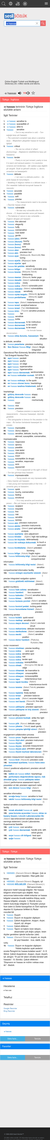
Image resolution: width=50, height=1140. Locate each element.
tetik (14, 698)
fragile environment (30, 737)
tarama (15, 687)
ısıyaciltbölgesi (20, 835)
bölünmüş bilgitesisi (22, 564)
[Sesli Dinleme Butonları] (26, 94)
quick (17, 489)
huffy (17, 227)
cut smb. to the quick (40, 376)
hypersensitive (26, 369)
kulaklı (15, 617)
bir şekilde (16, 266)
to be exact (31, 327)
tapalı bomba (18, 681)
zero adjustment (31, 533)
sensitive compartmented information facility (24, 568)
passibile (18, 193)
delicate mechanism (36, 628)
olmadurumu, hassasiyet (23, 335)
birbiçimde (16, 539)
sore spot (29, 650)
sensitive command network (39, 602)
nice (17, 405)
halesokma (17, 589)
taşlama (16, 692)
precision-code (36, 759)
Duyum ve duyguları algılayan (27, 917)
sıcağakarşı (18, 796)
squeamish (20, 466)
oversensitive (21, 229)
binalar (14, 536)
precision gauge (34, 748)
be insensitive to (32, 670)
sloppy (35, 394)
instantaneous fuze (35, 302)
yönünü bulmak (19, 717)
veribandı (17, 701)
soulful (23, 360)
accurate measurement (33, 745)
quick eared (28, 617)
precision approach (34, 706)
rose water (20, 450)
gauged (29, 743)
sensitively (30, 266)
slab (33, 397)
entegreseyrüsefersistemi (25, 572)
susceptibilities (31, 662)
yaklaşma (16, 706)
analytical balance (29, 305)
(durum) (15, 241)
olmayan (16, 673)
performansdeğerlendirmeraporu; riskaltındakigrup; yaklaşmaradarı (24, 778)
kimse (15, 598)
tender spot (27, 659)
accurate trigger (36, 698)
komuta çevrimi (19, 601)
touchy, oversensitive (24, 492)
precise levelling (32, 648)
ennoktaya (16, 380)
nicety (25, 282)
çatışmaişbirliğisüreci (23, 729)
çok (14, 827)
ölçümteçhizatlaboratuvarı (25, 751)
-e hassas (8, 1031)
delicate (17, 174)
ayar (13, 255)
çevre (15, 737)
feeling (18, 494)
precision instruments (31, 525)
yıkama (15, 726)
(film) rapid (37, 838)
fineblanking (27, 274)
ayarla (14, 260)
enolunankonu (19, 383)
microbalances (32, 307)
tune (34, 260)
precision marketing (34, 344)
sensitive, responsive (24, 461)
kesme (14, 271)
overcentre (40, 631)
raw (16, 514)
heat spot (36, 835)
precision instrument (28, 522)
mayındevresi (19, 623)
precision (19, 408)
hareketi (16, 592)
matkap (15, 620)
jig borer (41, 294)
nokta (14, 283)
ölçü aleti (16, 740)
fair (21, 313)
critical (17, 146)
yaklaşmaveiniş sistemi (24, 709)
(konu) (14, 244)
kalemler (16, 595)
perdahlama (17, 297)
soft (16, 196)
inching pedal (36, 606)
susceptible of (23, 123)
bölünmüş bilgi (19, 556)
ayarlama (15, 533)
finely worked (30, 692)
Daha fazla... (13, 1038)
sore (24, 246)
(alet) (13, 238)
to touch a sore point (41, 543)
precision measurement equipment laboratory (24, 756)
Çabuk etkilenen (21, 926)
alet (13, 253)
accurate (18, 190)
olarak (14, 291)
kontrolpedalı (19, 606)
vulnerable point (36, 285)
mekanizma (17, 628)
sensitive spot (28, 653)
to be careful (31, 324)
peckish (23, 358)
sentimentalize (37, 372)
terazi (14, 305)
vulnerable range (37, 280)
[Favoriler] (32, 94)
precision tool (26, 252)
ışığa (14, 838)
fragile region (34, 553)
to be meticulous (33, 321)
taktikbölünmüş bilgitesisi (25, 799)
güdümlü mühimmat (21, 581)
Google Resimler (10, 1008)
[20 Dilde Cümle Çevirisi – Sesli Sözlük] (11, 4)
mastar (14, 277)
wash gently (36, 726)
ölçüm (15, 746)
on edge (23, 363)
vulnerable (19, 207)
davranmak (16, 322)
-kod (14, 759)
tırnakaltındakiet (20, 810)
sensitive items (39, 595)
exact (17, 455)
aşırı (13, 358)
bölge (14, 269)
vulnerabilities (37, 288)
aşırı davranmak (19, 372)
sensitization (33, 589)
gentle (18, 235)
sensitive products (37, 310)
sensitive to (22, 121)
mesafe (14, 280)
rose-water (20, 232)
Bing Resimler (9, 1011)
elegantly (19, 224)
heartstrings (36, 383)
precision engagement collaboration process (25, 733)
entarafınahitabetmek (22, 386)
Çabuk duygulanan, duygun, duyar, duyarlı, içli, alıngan (29, 922)
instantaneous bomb (38, 684)
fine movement (34, 592)
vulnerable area (40, 268)
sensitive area (28, 249)
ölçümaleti (17, 748)
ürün (13, 311)
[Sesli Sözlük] (4, 4)
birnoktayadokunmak (22, 542)
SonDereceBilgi (19, 347)
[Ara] (43, 23)
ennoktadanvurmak (21, 375)
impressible (20, 427)
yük (14, 723)
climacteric (20, 452)
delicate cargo (34, 723)
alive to (20, 126)
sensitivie (19, 316)
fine (16, 511)
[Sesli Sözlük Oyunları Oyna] (18, 4)
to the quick (31, 380)
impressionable (22, 475)
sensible (18, 517)
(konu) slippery (21, 430)
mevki (15, 634)
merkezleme (18, 631)
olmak (15, 665)
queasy (18, 519)
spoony (18, 444)
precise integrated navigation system (20, 578)
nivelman (16, 648)
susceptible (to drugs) (24, 458)
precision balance (32, 695)
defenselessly (32, 539)
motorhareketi (19, 639)
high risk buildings (39, 536)
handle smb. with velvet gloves (38, 831)
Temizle (37, 1038)
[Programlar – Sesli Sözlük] (25, 4)
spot (24, 263)
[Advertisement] (25, 54)
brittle (17, 319)
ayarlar (14, 263)
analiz (14, 528)
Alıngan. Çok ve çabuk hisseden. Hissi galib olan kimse (25, 876)
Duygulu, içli (37, 881)
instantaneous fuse (33, 678)
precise (18, 199)
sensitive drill (29, 620)
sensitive (20, 129)
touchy (26, 241)
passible (18, 447)
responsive (20, 441)
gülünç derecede (19, 394)
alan (13, 250)
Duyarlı (17, 914)
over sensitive (26, 827)
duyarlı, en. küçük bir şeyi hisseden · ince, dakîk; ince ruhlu (25, 940)
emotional (19, 497)
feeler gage (37, 277)
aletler (14, 526)
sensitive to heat (35, 796)
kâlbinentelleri (19, 773)
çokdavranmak (19, 830)
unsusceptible (31, 673)
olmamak (16, 670)
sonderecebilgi (20, 787)
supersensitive (26, 366)
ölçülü (15, 743)
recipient (19, 505)
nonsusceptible (31, 676)
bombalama (17, 547)
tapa (13, 302)
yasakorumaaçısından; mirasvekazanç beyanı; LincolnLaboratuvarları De (25, 814)
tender (17, 157)
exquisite (19, 508)
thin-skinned (20, 221)
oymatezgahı (17, 294)
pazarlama (16, 344)
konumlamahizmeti (21, 609)
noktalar (15, 288)
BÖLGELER (16, 884)
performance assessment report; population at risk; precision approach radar (23, 783)
